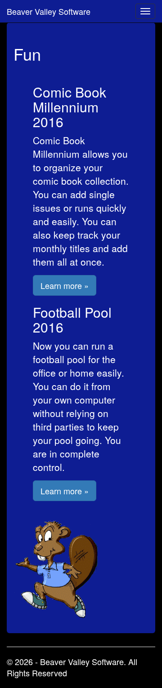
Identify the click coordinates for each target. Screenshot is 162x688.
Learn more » (64, 285)
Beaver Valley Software (48, 11)
